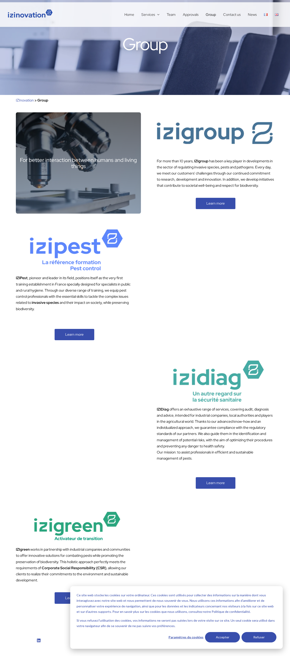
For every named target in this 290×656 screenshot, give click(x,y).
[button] (157, 15)
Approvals (190, 14)
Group (211, 14)
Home (129, 14)
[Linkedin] (39, 640)
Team (171, 14)
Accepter (222, 637)
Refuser (259, 637)
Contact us (232, 14)
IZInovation (25, 100)
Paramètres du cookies (186, 637)
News (252, 14)
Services (148, 14)
